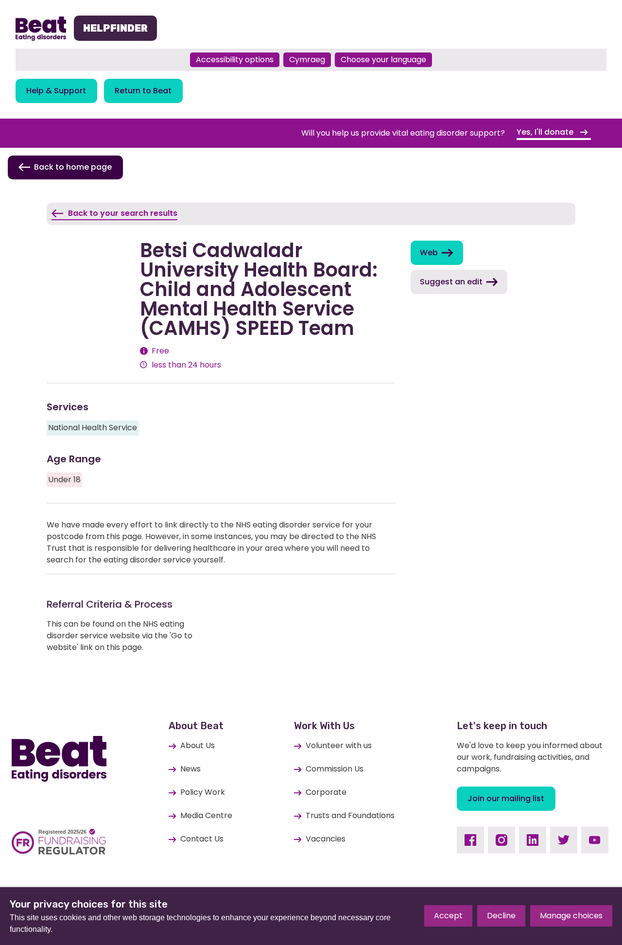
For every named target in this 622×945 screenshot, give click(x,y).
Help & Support (56, 90)
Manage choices (571, 915)
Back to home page (73, 167)
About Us (197, 745)
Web (429, 252)
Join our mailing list (505, 798)
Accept (448, 915)
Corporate (326, 792)
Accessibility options (235, 59)
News (190, 768)
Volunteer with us (339, 745)
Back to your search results (122, 213)
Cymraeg (307, 59)
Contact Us (202, 838)
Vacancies (326, 838)
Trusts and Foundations (350, 815)
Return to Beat (143, 90)
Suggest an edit (451, 281)
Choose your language (383, 59)
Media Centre (206, 815)
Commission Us (334, 768)
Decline (501, 915)
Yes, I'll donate (546, 132)
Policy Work (202, 792)
